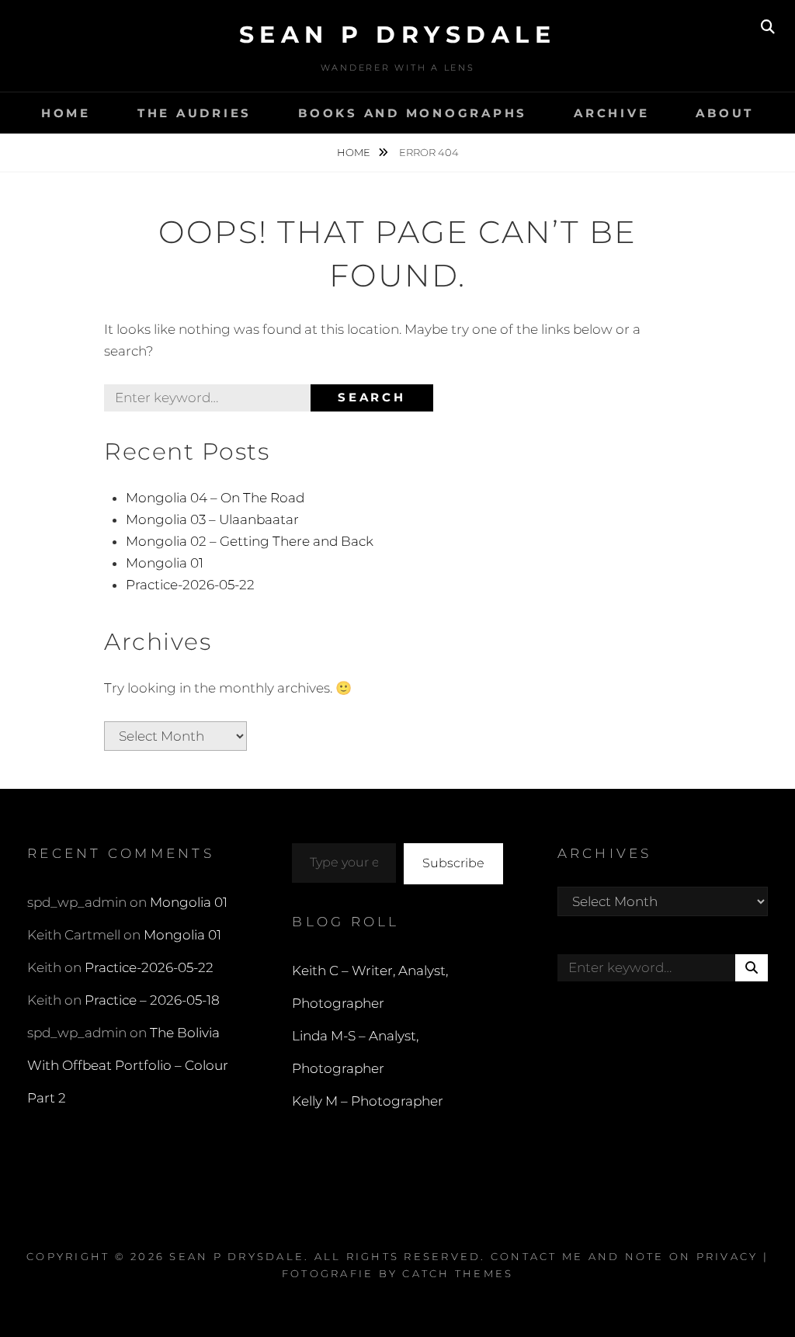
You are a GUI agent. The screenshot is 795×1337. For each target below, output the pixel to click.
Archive (611, 113)
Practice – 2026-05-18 (152, 1000)
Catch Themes (457, 1273)
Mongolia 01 (164, 563)
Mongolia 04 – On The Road (215, 497)
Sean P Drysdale (398, 34)
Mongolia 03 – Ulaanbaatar (212, 519)
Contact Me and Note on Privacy (625, 1256)
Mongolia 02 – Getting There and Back (249, 541)
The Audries (194, 113)
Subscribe (453, 863)
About (725, 113)
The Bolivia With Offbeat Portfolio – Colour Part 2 (127, 1065)
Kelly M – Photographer (367, 1101)
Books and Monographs (412, 113)
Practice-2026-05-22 (190, 584)
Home (66, 113)
